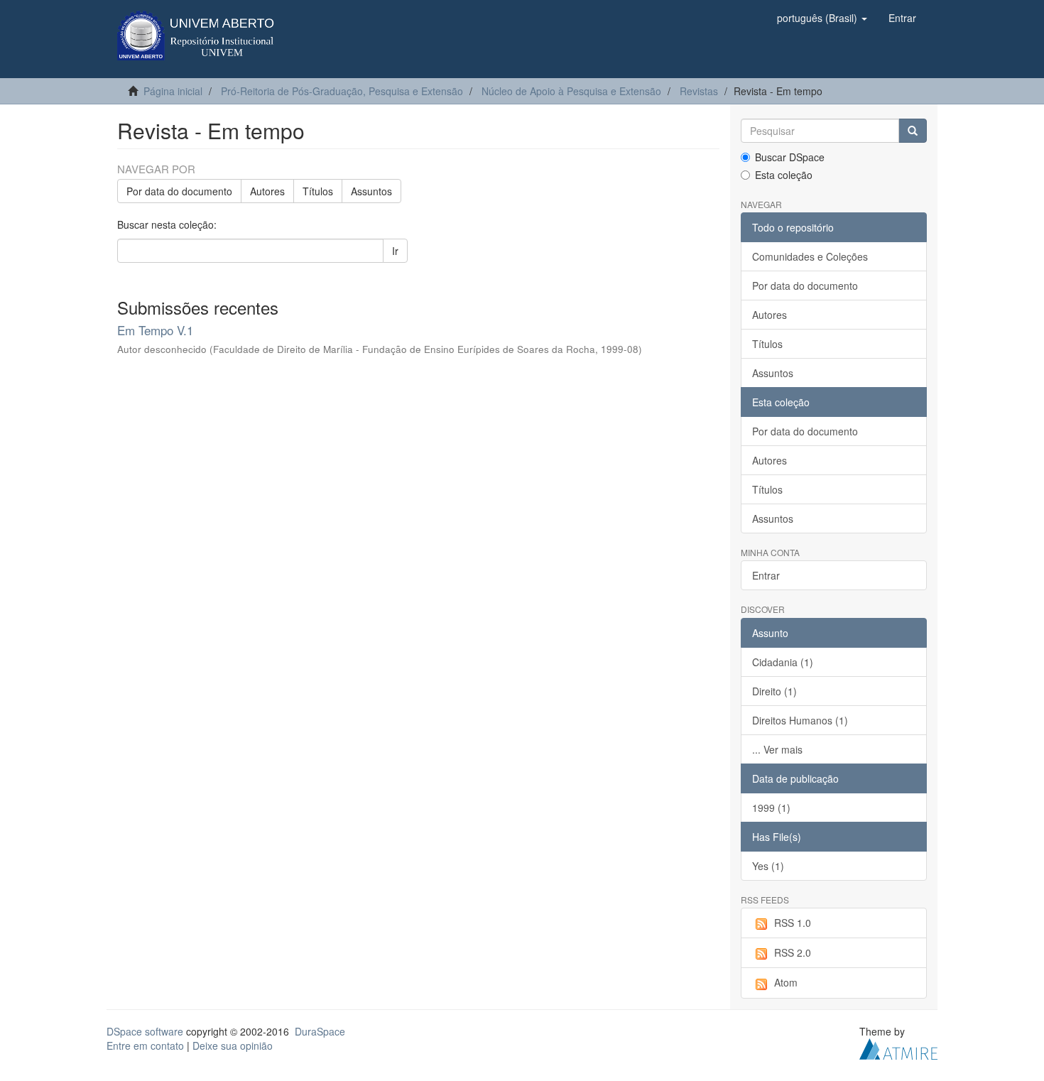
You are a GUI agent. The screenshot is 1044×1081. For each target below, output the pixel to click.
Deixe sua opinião (232, 1045)
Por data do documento (179, 191)
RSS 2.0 (792, 952)
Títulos (318, 191)
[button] (822, 18)
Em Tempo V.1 (155, 330)
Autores (267, 191)
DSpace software (145, 1031)
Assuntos (371, 191)
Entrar (766, 575)
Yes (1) (768, 866)
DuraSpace (320, 1031)
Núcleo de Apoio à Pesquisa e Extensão (571, 91)
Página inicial (172, 91)
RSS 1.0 (792, 923)
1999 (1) (771, 807)
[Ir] (912, 131)
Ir (395, 251)
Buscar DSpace (790, 157)
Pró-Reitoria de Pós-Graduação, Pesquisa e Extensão (342, 91)
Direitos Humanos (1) (800, 720)
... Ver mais (777, 749)
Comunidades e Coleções (810, 256)
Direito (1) (774, 691)
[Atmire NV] (898, 1047)
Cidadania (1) (782, 662)
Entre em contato (145, 1045)
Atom (786, 982)
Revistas (699, 91)
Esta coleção (783, 175)
